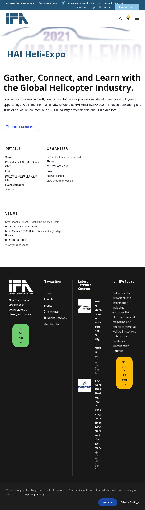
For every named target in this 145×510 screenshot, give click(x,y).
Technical (52, 312)
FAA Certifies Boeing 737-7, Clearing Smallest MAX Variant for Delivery (98, 414)
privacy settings (36, 494)
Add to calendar (22, 126)
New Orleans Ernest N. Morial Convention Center (32, 222)
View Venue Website (16, 245)
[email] (100, 7)
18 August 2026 (97, 462)
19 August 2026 (97, 366)
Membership (52, 324)
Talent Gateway (56, 318)
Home (47, 293)
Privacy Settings (130, 502)
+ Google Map (53, 231)
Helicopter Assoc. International (64, 157)
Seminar (10, 189)
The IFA (49, 299)
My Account (127, 7)
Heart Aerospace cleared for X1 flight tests (98, 327)
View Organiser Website (60, 180)
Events (48, 306)
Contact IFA (81, 7)
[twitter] (109, 7)
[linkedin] (105, 7)
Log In (93, 7)
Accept (107, 502)
